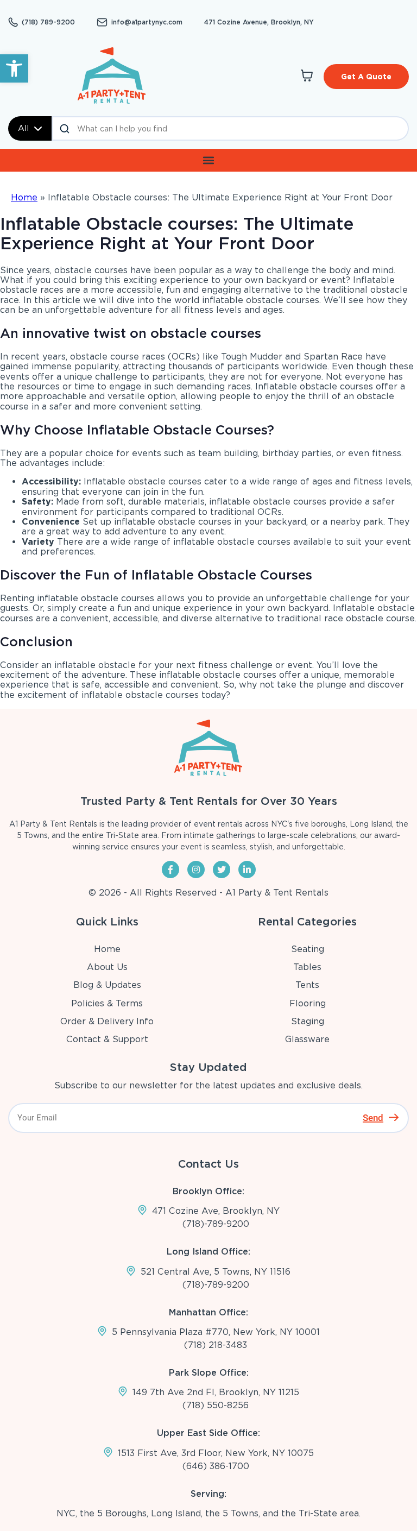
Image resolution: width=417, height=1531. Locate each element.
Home (24, 197)
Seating (307, 949)
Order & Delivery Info (107, 1021)
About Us (107, 967)
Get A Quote (366, 76)
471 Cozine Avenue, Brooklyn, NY (259, 22)
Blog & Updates (107, 985)
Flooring (307, 1003)
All (23, 128)
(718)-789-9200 (215, 1224)
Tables (307, 967)
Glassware (307, 1039)
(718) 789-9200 (48, 22)
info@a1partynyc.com (146, 22)
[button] (14, 68)
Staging (307, 1021)
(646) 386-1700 (215, 1466)
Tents (307, 985)
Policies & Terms (107, 1003)
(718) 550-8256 (215, 1405)
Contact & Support (107, 1039)
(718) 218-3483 (215, 1345)
